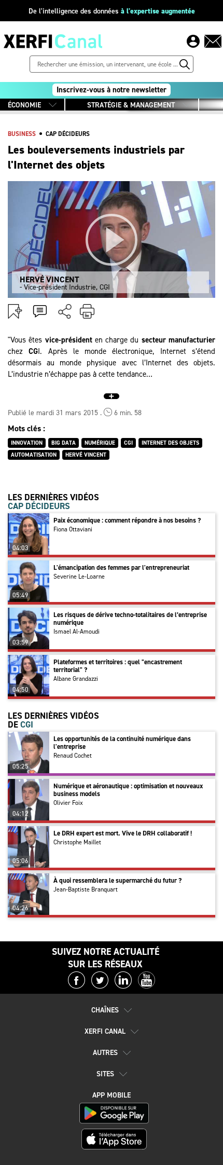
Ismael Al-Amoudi (76, 631)
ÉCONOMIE (24, 105)
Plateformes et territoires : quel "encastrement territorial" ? (117, 666)
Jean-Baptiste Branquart (85, 889)
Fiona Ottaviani (72, 529)
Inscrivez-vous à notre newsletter (111, 90)
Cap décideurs (68, 134)
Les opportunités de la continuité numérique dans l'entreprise (122, 742)
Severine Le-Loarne (79, 576)
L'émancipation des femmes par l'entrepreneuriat (121, 567)
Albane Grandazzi (75, 678)
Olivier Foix (68, 802)
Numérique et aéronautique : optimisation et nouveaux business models (128, 790)
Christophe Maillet (77, 842)
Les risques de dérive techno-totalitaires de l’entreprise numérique (130, 618)
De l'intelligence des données (112, 11)
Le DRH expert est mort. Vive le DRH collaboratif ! (122, 833)
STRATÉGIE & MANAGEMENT (131, 105)
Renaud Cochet (72, 755)
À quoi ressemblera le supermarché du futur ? (117, 880)
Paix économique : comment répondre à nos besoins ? (127, 520)
